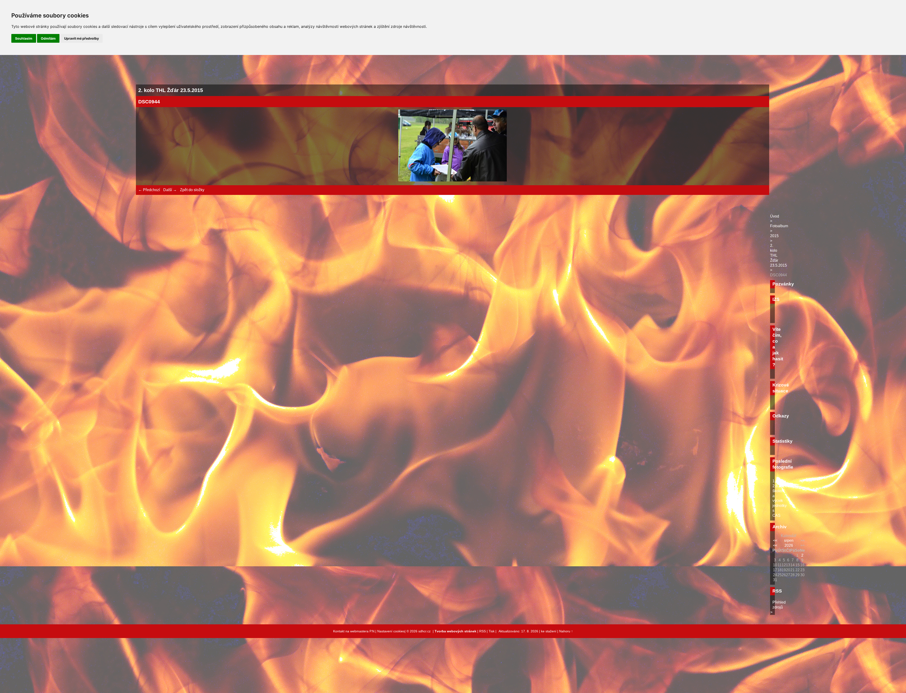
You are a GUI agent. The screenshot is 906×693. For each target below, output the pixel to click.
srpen (788, 540)
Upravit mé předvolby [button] (81, 38)
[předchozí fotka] (146, 146)
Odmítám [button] (48, 38)
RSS (482, 631)
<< (775, 540)
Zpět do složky (192, 190)
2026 (788, 545)
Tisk (492, 631)
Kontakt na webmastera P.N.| (355, 631)
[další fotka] (759, 146)
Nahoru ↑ (566, 631)
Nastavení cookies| (392, 631)
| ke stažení (548, 631)
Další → (170, 190)
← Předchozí (149, 190)
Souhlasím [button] (23, 38)
